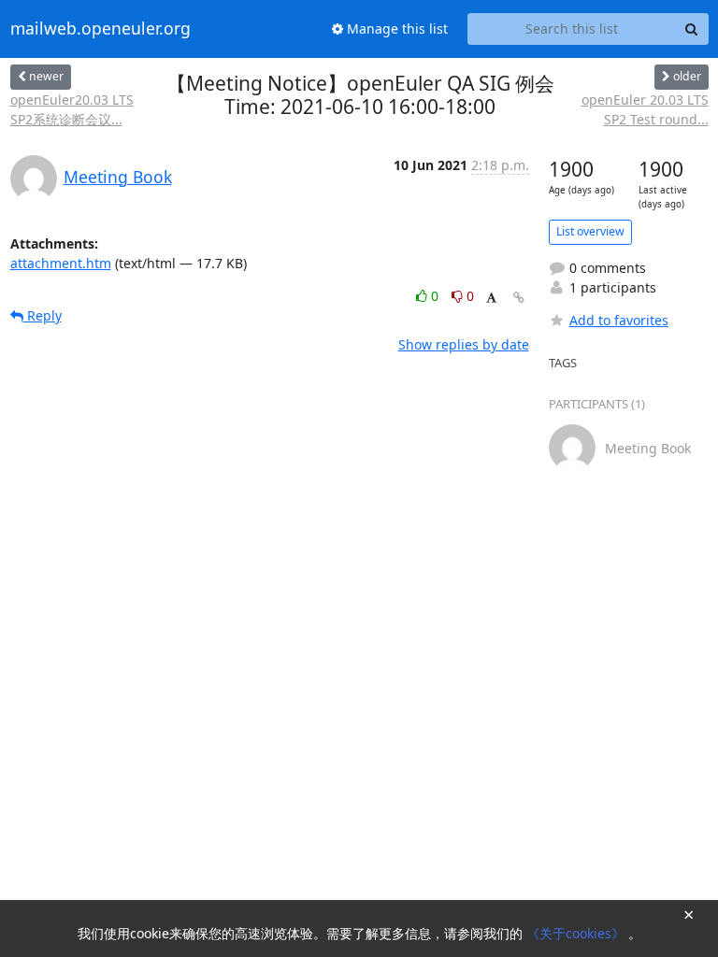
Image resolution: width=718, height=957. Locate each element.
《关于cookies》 (577, 933)
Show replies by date (463, 344)
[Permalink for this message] (519, 297)
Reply (42, 315)
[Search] (692, 29)
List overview (590, 231)
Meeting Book (118, 176)
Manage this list (395, 28)
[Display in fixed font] (491, 298)
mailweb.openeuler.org (100, 29)
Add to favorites (618, 320)
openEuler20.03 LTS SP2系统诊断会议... (72, 109)
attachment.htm (60, 263)
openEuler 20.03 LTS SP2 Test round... (645, 109)
